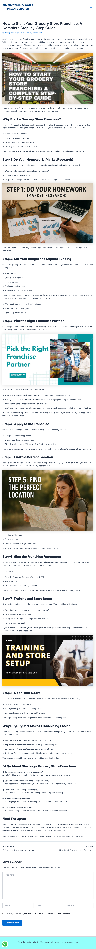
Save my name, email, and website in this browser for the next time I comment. (38, 914)
